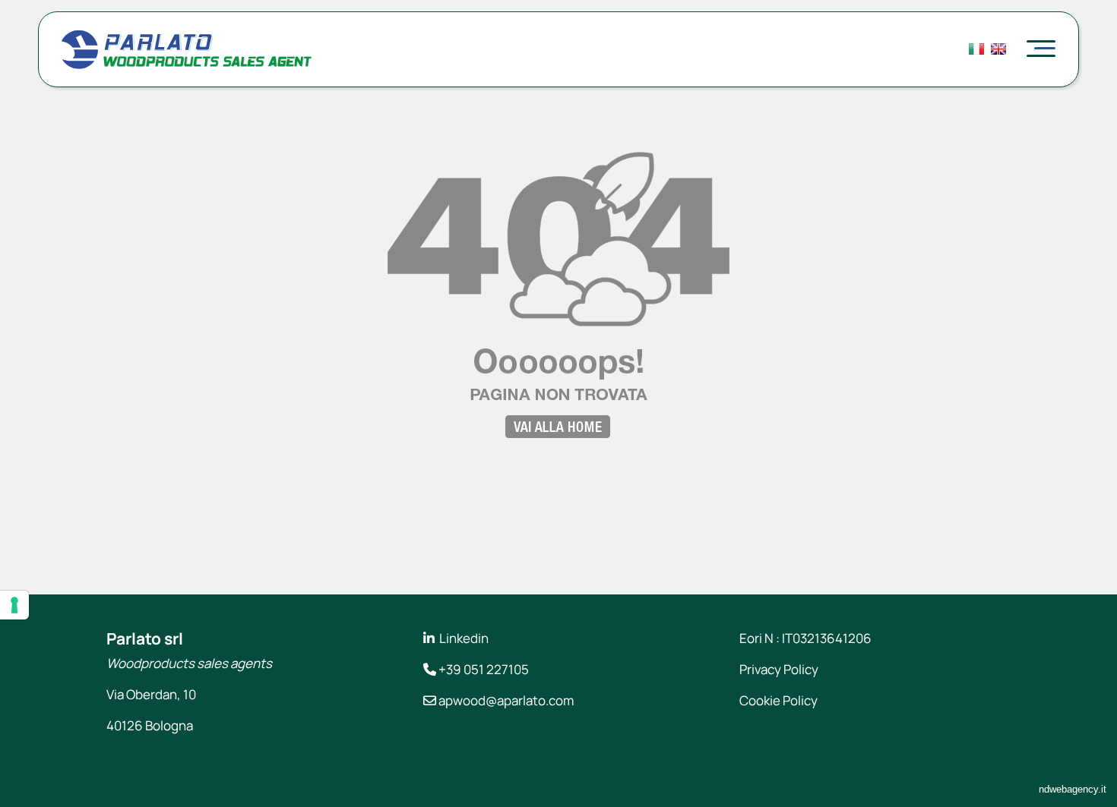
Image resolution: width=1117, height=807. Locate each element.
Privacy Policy (778, 669)
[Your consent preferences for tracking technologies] (14, 605)
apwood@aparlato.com (506, 700)
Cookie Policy (778, 700)
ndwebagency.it (1072, 789)
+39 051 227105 (483, 669)
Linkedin (464, 638)
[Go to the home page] (187, 58)
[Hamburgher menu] (1041, 49)
